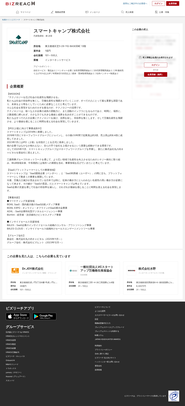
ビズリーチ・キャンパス (15, 356)
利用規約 (98, 346)
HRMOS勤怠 (11, 344)
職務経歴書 (60, 12)
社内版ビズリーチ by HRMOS (17, 332)
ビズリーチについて (102, 307)
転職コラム (99, 335)
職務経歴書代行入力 (102, 323)
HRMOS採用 (11, 340)
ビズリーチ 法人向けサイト (105, 358)
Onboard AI (10, 360)
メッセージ (95, 12)
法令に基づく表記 (102, 354)
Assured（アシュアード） (16, 376)
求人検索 (129, 12)
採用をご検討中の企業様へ (135, 3)
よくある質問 (100, 311)
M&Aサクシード (12, 364)
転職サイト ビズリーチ (11, 20)
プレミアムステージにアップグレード (109, 327)
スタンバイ (10, 380)
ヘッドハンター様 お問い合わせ (107, 362)
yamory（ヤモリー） (14, 372)
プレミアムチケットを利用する (107, 331)
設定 (96, 319)
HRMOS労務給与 (12, 352)
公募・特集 (164, 12)
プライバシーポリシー (103, 350)
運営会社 (98, 366)
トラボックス (11, 368)
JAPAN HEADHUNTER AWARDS (108, 339)
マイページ (25, 12)
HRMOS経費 (11, 348)
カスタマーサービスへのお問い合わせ (109, 315)
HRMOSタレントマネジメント (18, 336)
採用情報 (98, 370)
